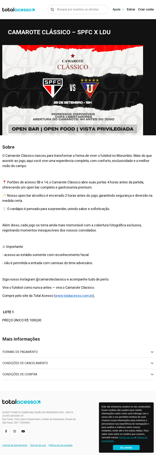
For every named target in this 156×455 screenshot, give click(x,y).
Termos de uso (126, 437)
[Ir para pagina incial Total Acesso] (17, 10)
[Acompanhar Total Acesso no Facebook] (6, 431)
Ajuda (116, 9)
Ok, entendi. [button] (126, 447)
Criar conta (146, 9)
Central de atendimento (14, 445)
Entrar (131, 9)
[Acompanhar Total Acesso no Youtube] (23, 431)
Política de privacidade (60, 445)
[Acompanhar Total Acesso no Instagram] (14, 431)
